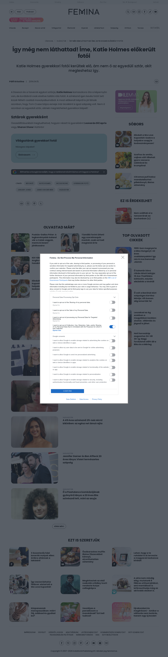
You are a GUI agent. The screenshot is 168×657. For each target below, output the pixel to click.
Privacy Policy (97, 399)
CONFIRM (67, 391)
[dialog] (84, 329)
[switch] (112, 302)
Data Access (84, 399)
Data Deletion (71, 399)
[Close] (123, 258)
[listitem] (84, 297)
